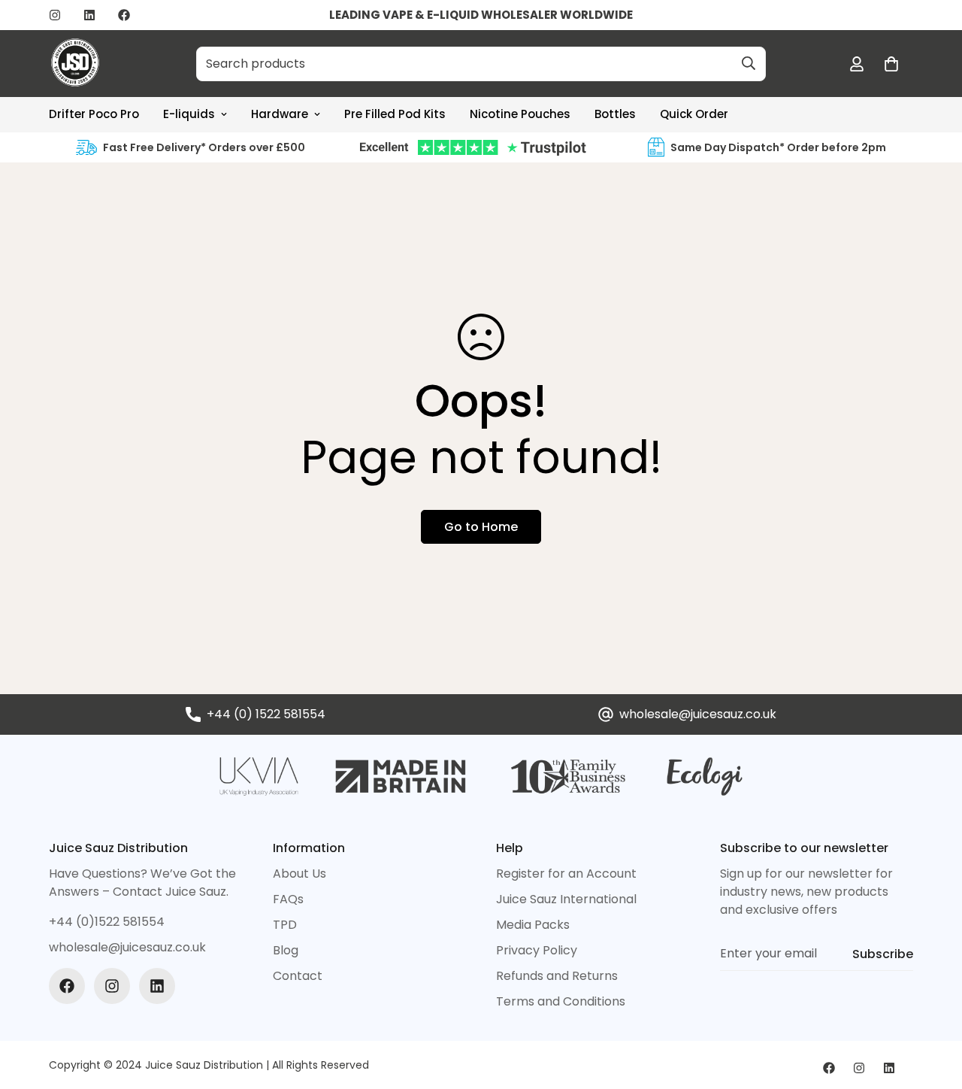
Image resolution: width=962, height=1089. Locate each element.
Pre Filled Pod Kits (395, 114)
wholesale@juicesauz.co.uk (697, 714)
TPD (285, 924)
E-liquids (189, 114)
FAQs (288, 899)
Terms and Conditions (560, 1001)
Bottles (615, 114)
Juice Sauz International (566, 899)
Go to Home (481, 526)
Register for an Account (566, 873)
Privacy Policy (536, 950)
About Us (299, 873)
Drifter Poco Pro (94, 114)
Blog (285, 950)
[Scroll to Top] (932, 1007)
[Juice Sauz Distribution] (75, 63)
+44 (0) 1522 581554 (266, 714)
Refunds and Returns (557, 975)
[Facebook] (124, 15)
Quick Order (694, 114)
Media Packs (533, 924)
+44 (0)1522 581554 (107, 921)
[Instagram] (55, 15)
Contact (297, 975)
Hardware (279, 114)
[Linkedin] (89, 15)
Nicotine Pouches (520, 114)
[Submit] (748, 63)
